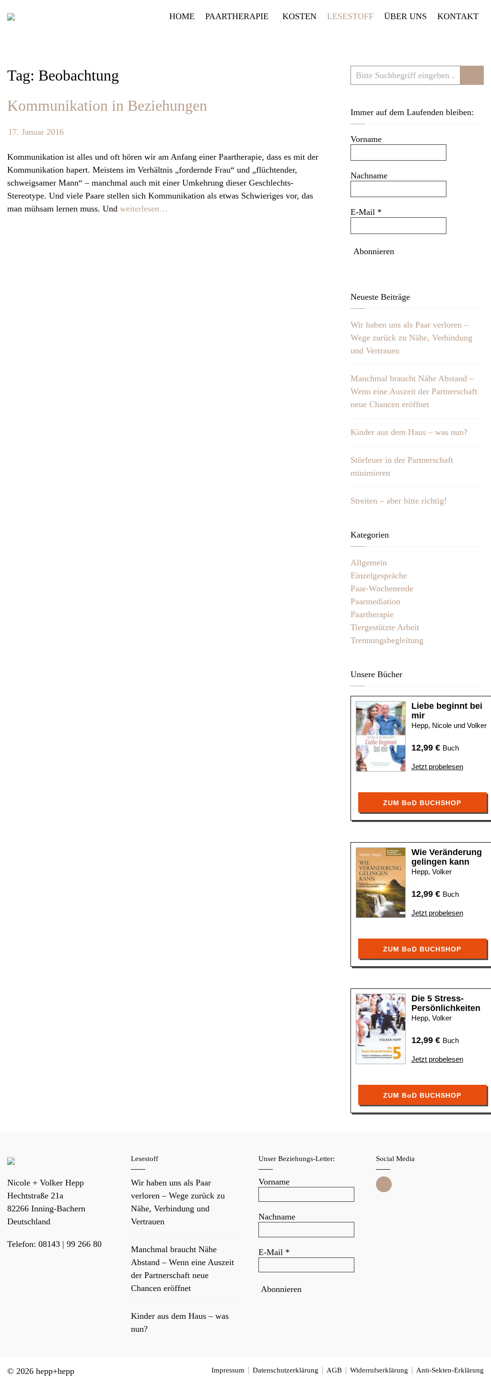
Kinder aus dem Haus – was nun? (409, 432)
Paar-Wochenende (382, 588)
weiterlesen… (144, 208)
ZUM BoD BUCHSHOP (422, 803)
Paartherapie (372, 614)
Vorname (366, 139)
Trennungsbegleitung (387, 640)
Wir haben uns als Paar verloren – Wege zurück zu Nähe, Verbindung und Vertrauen (411, 337)
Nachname (369, 175)
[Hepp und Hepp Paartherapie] (11, 16)
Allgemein (369, 562)
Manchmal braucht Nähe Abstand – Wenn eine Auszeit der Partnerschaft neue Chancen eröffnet (414, 391)
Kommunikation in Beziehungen (107, 105)
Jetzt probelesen (437, 767)
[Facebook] (384, 1184)
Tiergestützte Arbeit (385, 627)
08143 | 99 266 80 (70, 1244)
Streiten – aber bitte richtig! (399, 500)
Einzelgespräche (379, 575)
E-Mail (366, 212)
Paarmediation (375, 601)
